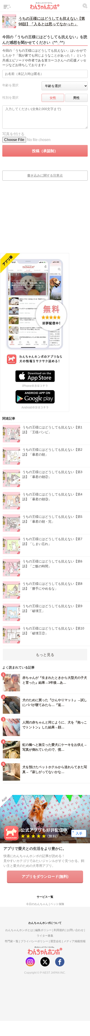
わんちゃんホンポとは (19, 930)
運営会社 (55, 941)
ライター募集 (45, 935)
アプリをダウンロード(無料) (45, 876)
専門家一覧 (11, 941)
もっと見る (45, 655)
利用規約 (59, 930)
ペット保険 (57, 903)
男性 (76, 98)
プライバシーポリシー (34, 941)
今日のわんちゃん (37, 903)
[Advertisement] (45, 220)
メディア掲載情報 (74, 941)
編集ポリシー (43, 930)
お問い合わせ (75, 930)
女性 (53, 98)
